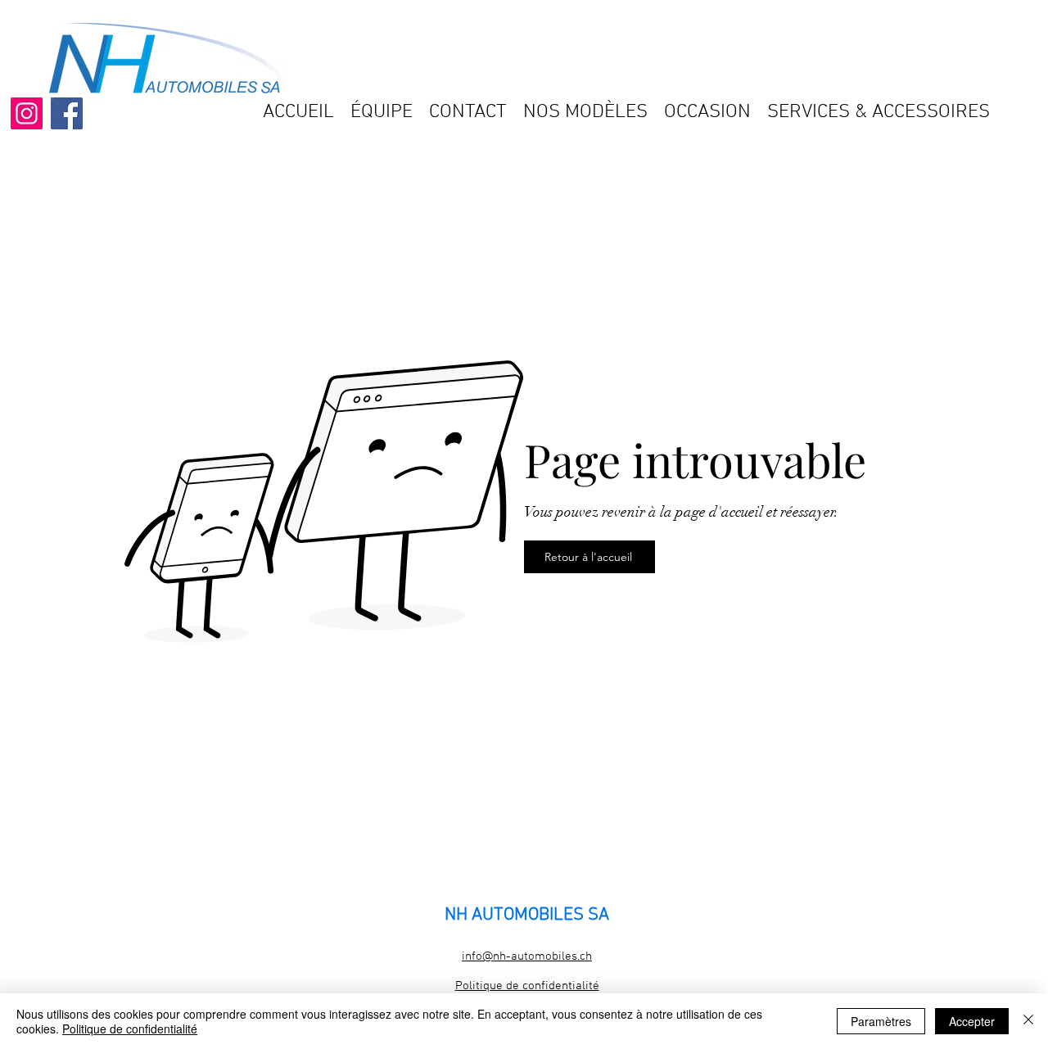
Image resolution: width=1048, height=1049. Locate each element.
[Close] (1028, 1021)
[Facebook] (67, 113)
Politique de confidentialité (129, 1028)
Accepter (972, 1021)
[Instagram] (27, 113)
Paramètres (881, 1021)
